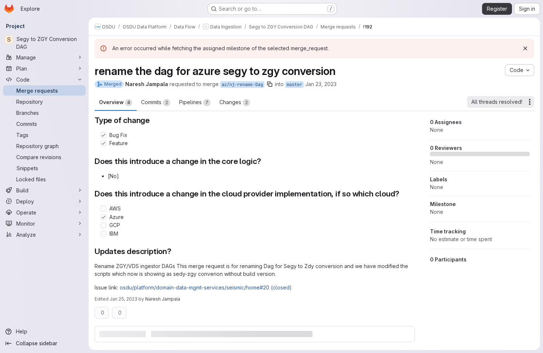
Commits (154, 102)
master (294, 85)
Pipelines (193, 102)
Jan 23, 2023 (321, 84)
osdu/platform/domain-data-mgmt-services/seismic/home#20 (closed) (206, 287)
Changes (233, 102)
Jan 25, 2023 (123, 299)
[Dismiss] (525, 48)
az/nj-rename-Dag (242, 85)
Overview (114, 102)
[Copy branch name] (269, 84)
